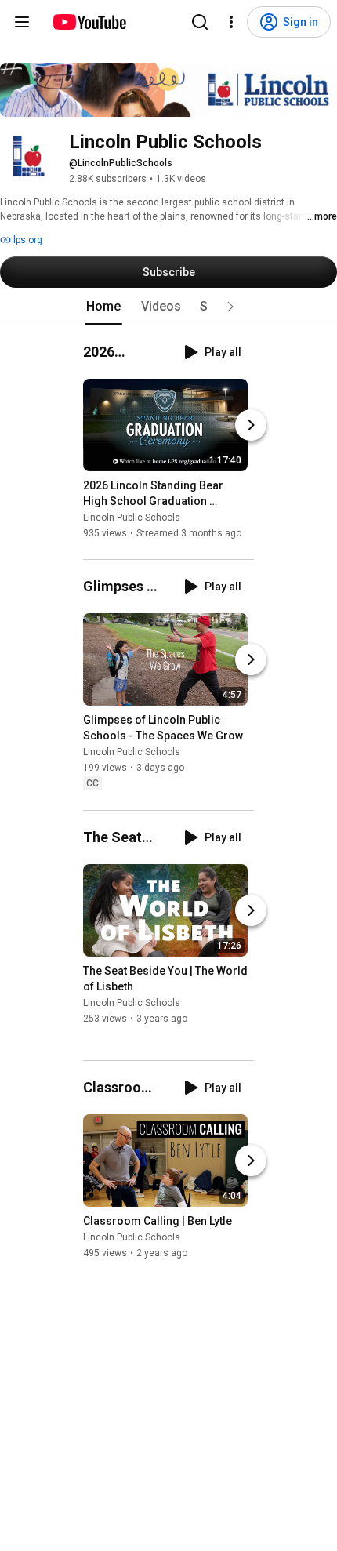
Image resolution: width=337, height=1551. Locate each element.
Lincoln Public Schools (131, 517)
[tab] (103, 306)
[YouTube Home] (89, 22)
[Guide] (22, 22)
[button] (230, 306)
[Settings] (231, 22)
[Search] (199, 22)
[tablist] (168, 306)
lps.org (26, 239)
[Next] (250, 425)
